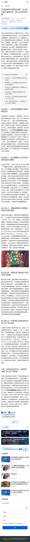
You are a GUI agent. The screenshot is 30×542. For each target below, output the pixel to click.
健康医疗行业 (19, 20)
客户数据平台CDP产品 (9, 417)
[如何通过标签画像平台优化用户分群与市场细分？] (5, 492)
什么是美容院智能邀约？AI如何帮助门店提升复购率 (20, 466)
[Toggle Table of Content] (26, 74)
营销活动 (14, 474)
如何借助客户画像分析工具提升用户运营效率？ (20, 458)
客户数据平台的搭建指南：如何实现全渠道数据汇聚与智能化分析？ (20, 483)
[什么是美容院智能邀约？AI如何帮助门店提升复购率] (5, 468)
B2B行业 (3, 20)
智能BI (5, 412)
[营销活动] (5, 476)
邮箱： (5, 516)
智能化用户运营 (12, 22)
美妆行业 (19, 22)
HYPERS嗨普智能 (5, 18)
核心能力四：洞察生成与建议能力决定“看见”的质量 (15, 93)
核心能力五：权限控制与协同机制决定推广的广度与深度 (16, 97)
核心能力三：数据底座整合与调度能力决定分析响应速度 (16, 88)
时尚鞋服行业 (4, 22)
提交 (15, 527)
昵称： (5, 512)
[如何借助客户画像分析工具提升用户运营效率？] (5, 459)
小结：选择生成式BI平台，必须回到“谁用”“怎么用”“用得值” (15, 102)
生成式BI (21, 42)
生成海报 (6, 427)
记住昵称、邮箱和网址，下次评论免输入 (13, 523)
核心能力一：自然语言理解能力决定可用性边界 (16, 79)
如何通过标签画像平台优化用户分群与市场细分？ (20, 491)
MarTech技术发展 (10, 20)
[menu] (27, 2)
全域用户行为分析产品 (9, 414)
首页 (2, 6)
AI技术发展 (22, 18)
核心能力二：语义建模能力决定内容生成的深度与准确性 (16, 83)
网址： (5, 520)
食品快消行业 (4, 23)
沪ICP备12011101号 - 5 (21, 539)
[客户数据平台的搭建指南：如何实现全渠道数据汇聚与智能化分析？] (5, 484)
